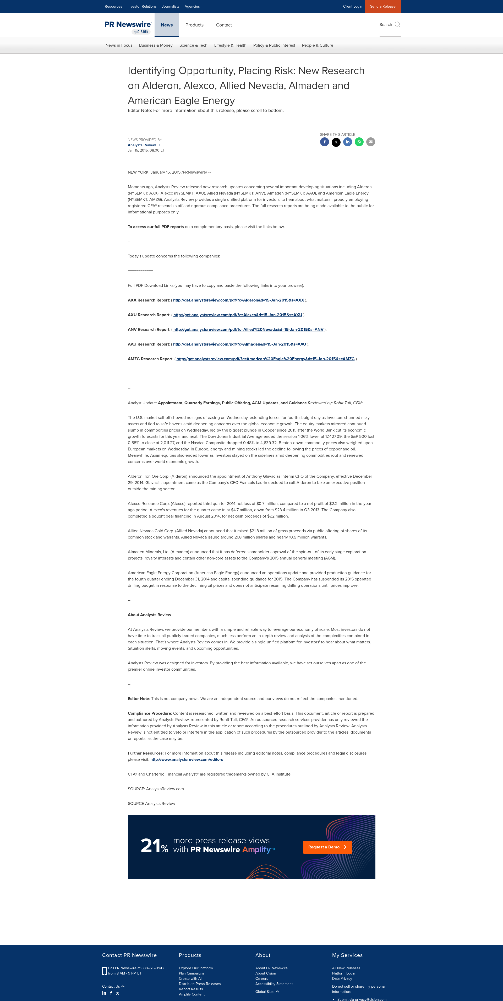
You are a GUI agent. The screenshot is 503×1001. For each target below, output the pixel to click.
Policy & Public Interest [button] (274, 45)
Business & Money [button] (156, 45)
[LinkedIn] (105, 993)
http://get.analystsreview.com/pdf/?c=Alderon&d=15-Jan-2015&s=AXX (238, 300)
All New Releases (346, 968)
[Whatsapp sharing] (359, 142)
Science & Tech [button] (193, 45)
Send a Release (383, 6)
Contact (224, 24)
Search (386, 24)
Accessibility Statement (274, 984)
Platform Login (343, 973)
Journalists (170, 6)
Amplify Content (192, 994)
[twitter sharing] (336, 143)
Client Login (352, 6)
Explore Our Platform (196, 968)
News (167, 24)
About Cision (265, 973)
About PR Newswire (271, 968)
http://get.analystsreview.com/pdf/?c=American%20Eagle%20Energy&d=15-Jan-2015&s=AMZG (266, 359)
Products (194, 24)
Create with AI (190, 978)
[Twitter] (117, 993)
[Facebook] (111, 993)
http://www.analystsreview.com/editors (186, 759)
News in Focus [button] (119, 45)
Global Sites (265, 991)
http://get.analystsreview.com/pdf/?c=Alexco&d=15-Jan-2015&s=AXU (237, 315)
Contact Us (111, 986)
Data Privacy (342, 978)
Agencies (192, 6)
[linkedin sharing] (347, 142)
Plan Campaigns (192, 973)
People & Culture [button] (317, 45)
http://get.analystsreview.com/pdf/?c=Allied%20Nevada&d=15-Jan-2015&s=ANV (248, 329)
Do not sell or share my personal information (358, 989)
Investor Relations (142, 6)
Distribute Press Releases (200, 984)
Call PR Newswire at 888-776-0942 (136, 968)
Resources (113, 6)
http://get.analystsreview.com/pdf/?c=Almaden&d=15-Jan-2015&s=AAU (239, 344)
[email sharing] (370, 142)
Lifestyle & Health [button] (230, 45)
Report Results (191, 989)
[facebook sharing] (324, 142)
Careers (261, 978)
